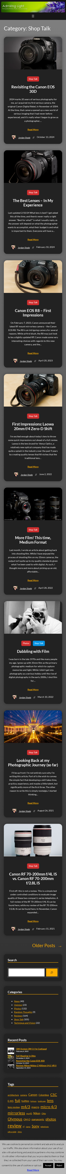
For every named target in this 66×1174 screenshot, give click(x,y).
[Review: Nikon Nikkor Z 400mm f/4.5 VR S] (11, 1066)
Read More (33, 1170)
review (14, 1125)
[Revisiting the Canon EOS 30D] (11, 1062)
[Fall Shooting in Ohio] (11, 1057)
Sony (35, 1126)
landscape (42, 1101)
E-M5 (11, 1101)
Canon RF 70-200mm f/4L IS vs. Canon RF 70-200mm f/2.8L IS (33, 878)
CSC (53, 1094)
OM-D (27, 1119)
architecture (13, 1095)
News (17, 1001)
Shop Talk (33, 79)
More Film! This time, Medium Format (33, 540)
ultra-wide (12, 1132)
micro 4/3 (49, 1106)
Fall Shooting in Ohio (26, 1056)
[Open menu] (33, 16)
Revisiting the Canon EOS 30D (33, 89)
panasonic (38, 1119)
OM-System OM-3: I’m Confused (31, 1049)
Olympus (15, 1119)
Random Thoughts (23, 1012)
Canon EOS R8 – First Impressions (33, 312)
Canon (32, 1094)
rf (24, 1126)
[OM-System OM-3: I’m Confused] (11, 1051)
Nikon (36, 1113)
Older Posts (47, 945)
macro (35, 1107)
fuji (17, 1100)
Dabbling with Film (33, 651)
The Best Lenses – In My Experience (33, 202)
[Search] (52, 972)
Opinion (18, 1005)
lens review (14, 1107)
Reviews (18, 1015)
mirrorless (16, 1112)
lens (50, 1100)
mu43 (29, 1113)
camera (23, 1095)
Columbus (44, 1095)
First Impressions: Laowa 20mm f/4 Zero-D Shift (33, 426)
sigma (28, 1127)
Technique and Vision (24, 1022)
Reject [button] (59, 1165)
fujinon (33, 1101)
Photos (26, 643)
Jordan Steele (24, 137)
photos (50, 1119)
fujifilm (25, 1101)
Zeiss (20, 1132)
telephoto (45, 1127)
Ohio (43, 1113)
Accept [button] (48, 1165)
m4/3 (25, 1106)
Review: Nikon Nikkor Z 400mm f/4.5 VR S (36, 1065)
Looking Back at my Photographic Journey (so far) (33, 762)
